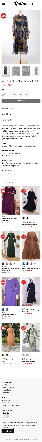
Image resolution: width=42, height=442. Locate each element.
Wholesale (5, 393)
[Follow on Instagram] (7, 416)
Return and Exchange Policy (12, 405)
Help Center (6, 400)
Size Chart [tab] (6, 114)
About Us (5, 385)
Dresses (10, 174)
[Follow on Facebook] (3, 416)
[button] (4, 4)
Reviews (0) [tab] (7, 120)
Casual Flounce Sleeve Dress (9, 361)
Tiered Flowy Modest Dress (31, 268)
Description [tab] (7, 108)
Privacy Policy (7, 390)
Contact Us (5, 403)
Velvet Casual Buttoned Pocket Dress (9, 219)
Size (3, 89)
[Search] (9, 3)
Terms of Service (8, 387)
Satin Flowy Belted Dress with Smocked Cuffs (30, 361)
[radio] (4, 94)
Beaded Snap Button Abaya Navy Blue (31, 311)
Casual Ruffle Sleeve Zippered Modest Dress (29, 223)
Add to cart (21, 101)
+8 (14, 264)
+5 (35, 264)
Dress (15, 174)
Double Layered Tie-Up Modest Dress (9, 315)
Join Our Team (7, 410)
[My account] (32, 4)
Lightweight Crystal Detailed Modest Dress (11, 269)
